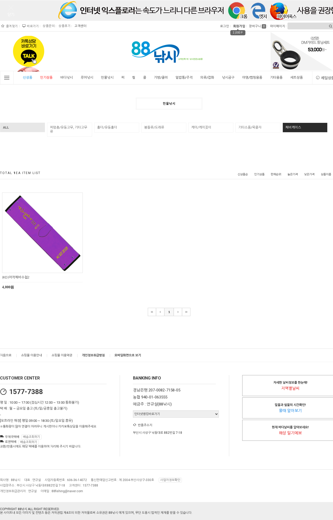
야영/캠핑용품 (252, 77)
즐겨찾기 (11, 26)
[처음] (152, 312)
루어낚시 (87, 77)
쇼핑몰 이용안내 (31, 355)
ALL (6, 127)
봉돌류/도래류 (154, 127)
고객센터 (79, 26)
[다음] (178, 312)
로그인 (224, 26)
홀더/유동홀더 (107, 127)
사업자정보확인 (170, 480)
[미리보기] (36, 268)
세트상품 (296, 77)
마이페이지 (277, 26)
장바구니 (257, 26)
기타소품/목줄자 (249, 127)
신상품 (27, 77)
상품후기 (64, 26)
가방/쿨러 (161, 77)
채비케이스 (293, 127)
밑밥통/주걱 (184, 77)
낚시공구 (228, 77)
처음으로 (5, 355)
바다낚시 (66, 77)
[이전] (160, 312)
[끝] (186, 312)
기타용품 (276, 77)
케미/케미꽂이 (201, 127)
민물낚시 (107, 77)
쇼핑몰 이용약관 (62, 355)
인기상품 (46, 77)
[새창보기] (48, 268)
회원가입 (238, 26)
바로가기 (32, 26)
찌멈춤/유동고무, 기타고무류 (68, 129)
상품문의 (48, 26)
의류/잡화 (207, 77)
